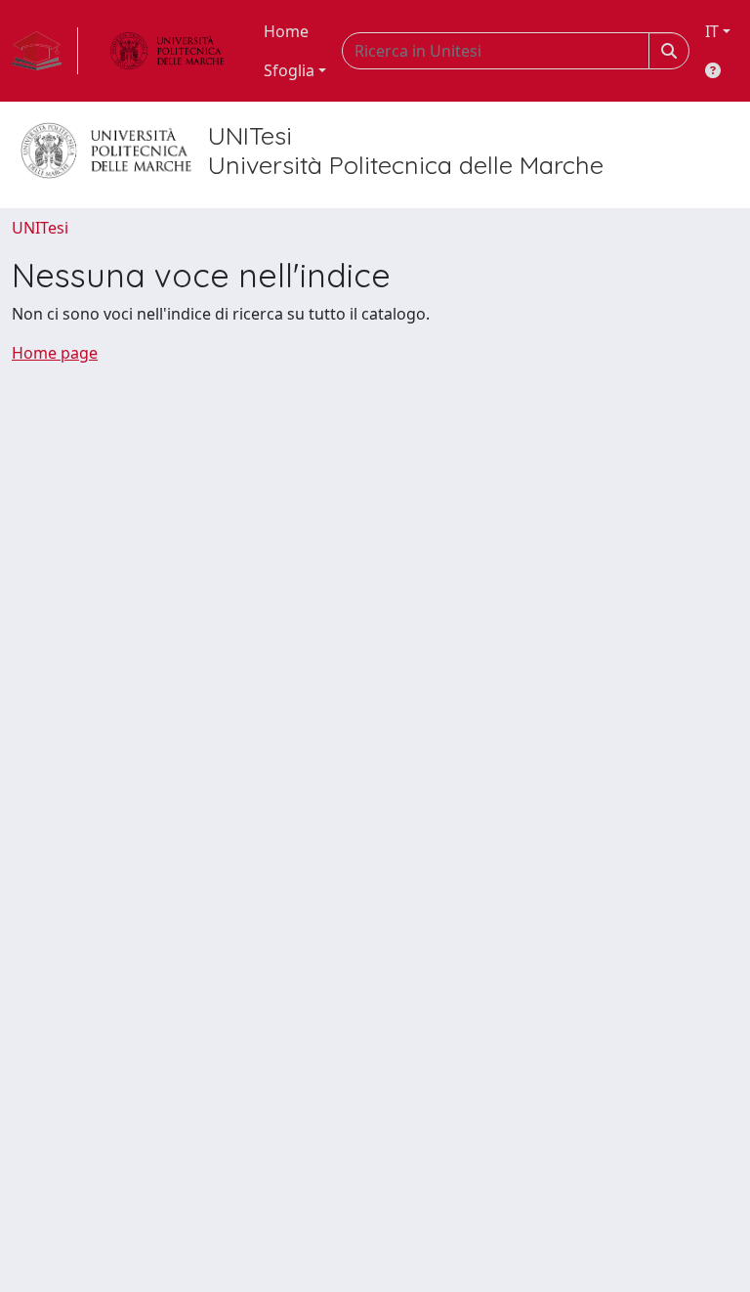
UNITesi (40, 227)
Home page (55, 353)
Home (286, 31)
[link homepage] (45, 50)
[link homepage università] (167, 50)
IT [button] (712, 31)
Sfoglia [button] (289, 70)
